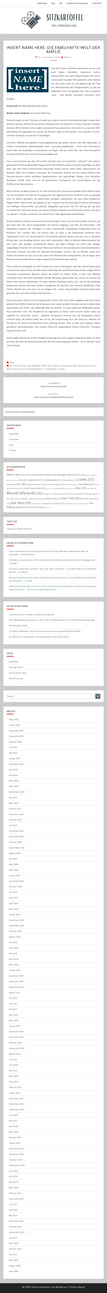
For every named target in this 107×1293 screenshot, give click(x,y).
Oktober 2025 (15, 741)
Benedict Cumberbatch (31, 480)
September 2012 (17, 1232)
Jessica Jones (70, 488)
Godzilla (19, 488)
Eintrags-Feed (15, 667)
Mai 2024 (13, 775)
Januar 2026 (14, 725)
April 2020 (13, 864)
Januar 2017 (14, 1026)
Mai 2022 (13, 797)
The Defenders (70, 504)
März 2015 (14, 1131)
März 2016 (14, 1081)
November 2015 (16, 1103)
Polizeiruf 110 (84, 493)
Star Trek (71, 498)
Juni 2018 (13, 948)
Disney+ (40, 484)
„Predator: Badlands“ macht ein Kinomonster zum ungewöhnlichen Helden (45, 631)
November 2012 (16, 1221)
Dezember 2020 (16, 830)
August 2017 (14, 992)
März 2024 (14, 786)
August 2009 (14, 1265)
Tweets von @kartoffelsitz (19, 528)
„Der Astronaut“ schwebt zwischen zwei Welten (31, 614)
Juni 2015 (13, 1115)
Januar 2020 (14, 875)
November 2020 (16, 836)
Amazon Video (46, 474)
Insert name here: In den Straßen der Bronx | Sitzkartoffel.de (37, 551)
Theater (13, 450)
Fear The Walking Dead (70, 485)
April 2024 (13, 780)
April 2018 (13, 959)
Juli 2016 (13, 1059)
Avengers (64, 474)
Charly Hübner (69, 480)
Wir (60, 3)
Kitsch (22, 368)
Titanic (61, 368)
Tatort (60, 503)
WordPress (61, 1287)
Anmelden (14, 661)
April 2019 (13, 903)
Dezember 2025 (16, 730)
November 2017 (16, 981)
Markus (68, 57)
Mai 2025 (13, 752)
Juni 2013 (13, 1209)
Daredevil (11, 484)
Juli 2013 (13, 1204)
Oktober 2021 (15, 819)
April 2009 (13, 1271)
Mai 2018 (13, 953)
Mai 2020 (13, 858)
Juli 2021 (13, 825)
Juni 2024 (13, 769)
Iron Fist (49, 488)
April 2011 (13, 1260)
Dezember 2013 (16, 1198)
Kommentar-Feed (17, 672)
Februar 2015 (15, 1137)
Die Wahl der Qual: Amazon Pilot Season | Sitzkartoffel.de (36, 560)
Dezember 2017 (16, 975)
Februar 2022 (15, 808)
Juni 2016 (13, 1064)
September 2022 (17, 791)
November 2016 (16, 1037)
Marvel (16, 493)
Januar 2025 (14, 758)
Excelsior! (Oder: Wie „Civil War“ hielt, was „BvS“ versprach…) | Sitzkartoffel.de (46, 568)
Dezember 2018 (16, 920)
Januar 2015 (14, 1143)
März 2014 (14, 1187)
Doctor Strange (54, 484)
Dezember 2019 (16, 881)
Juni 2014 (13, 1170)
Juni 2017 (13, 1003)
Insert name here (34, 488)
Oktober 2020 (15, 842)
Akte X (13, 474)
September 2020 (17, 847)
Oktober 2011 (15, 1248)
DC (21, 484)
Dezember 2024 (16, 764)
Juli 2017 (13, 998)
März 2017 (14, 1020)
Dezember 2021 (16, 814)
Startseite (97, 3)
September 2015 (17, 1109)
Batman (78, 474)
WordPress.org (16, 678)
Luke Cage (91, 488)
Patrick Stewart (69, 494)
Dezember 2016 (16, 1031)
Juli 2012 (13, 1237)
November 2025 (16, 736)
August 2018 (14, 936)
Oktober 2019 (15, 886)
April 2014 (13, 1182)
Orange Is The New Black (53, 494)
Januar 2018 (14, 970)
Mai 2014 (13, 1176)
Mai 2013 (13, 1215)
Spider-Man (54, 498)
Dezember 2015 (16, 1098)
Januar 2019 (14, 914)
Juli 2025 (13, 747)
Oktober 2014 (15, 1159)
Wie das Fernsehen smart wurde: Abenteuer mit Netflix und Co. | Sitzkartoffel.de (46, 577)
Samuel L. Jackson (29, 499)
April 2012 (13, 1243)
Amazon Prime (27, 475)
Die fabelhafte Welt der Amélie (43, 365)
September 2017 (17, 987)
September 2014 (17, 1165)
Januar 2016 (14, 1092)
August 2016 (14, 1053)
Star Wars (21, 503)
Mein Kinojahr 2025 (18, 625)
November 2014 (16, 1154)
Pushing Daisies (34, 368)
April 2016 (13, 1076)
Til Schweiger (50, 368)
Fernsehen (42, 3)
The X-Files (34, 507)
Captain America (53, 480)
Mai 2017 (13, 1009)
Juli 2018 (13, 942)
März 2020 (14, 869)
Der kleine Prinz (18, 365)
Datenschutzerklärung (77, 3)
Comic (85, 479)
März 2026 (14, 719)
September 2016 (17, 1048)
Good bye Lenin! (81, 365)
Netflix (34, 493)
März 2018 (14, 964)
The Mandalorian (82, 504)
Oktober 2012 (15, 1226)
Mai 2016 (13, 1070)
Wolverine (46, 507)
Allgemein (14, 433)
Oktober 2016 (15, 1042)
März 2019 (14, 909)
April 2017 (13, 1014)
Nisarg (81, 1287)
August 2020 (14, 853)
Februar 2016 (15, 1087)
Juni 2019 (13, 897)
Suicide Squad (36, 504)
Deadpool (30, 484)
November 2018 (16, 925)
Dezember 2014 (16, 1148)
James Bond (58, 488)
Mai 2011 (13, 1254)
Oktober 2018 (15, 931)
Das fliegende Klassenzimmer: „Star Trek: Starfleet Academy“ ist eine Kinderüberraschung (52, 620)
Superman (48, 503)
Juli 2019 (13, 892)
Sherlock (42, 499)
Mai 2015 (13, 1120)
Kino (53, 3)
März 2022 (14, 803)
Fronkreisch (65, 365)
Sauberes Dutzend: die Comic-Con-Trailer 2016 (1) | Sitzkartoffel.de (40, 586)
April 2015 (13, 1126)
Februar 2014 (15, 1193)
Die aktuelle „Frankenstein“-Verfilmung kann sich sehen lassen (39, 636)
